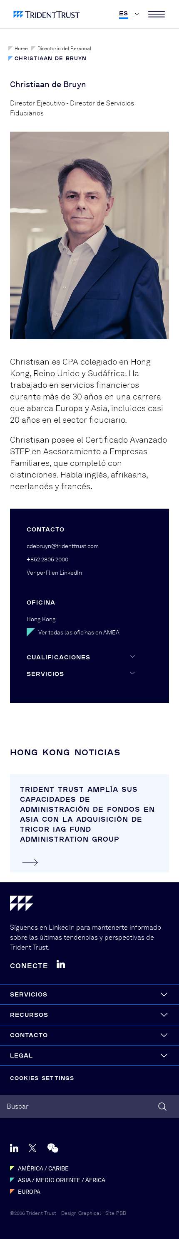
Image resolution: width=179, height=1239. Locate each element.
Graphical (89, 1213)
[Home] (89, 905)
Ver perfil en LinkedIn (54, 572)
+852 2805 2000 (47, 559)
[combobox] (89, 1106)
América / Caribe (43, 1168)
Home (21, 48)
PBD (121, 1213)
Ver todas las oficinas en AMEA (78, 632)
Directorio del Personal (64, 48)
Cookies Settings (42, 1078)
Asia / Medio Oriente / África (61, 1180)
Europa (29, 1191)
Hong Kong (41, 619)
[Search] (162, 1106)
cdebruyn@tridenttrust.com (63, 546)
